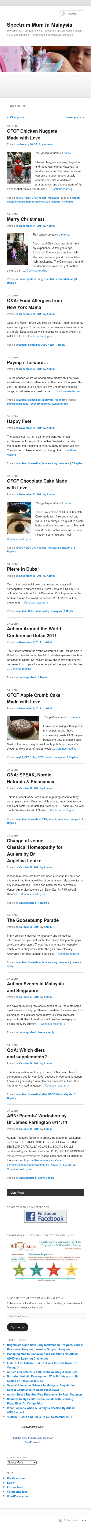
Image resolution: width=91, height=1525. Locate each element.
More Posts (17, 1192)
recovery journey (40, 403)
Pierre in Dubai (23, 569)
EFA (44, 819)
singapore (66, 547)
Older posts (15, 117)
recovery (60, 400)
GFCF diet (24, 198)
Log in (11, 1482)
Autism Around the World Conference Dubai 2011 (34, 631)
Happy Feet (19, 421)
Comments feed (17, 1491)
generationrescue (17, 403)
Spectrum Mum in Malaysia (39, 24)
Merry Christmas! (25, 219)
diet (44, 1094)
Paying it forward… (27, 362)
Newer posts (75, 117)
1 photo (66, 153)
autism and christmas (60, 279)
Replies (67, 201)
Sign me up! (18, 1327)
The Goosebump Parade (33, 920)
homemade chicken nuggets (43, 201)
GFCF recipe (39, 198)
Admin (48, 144)
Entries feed (15, 1487)
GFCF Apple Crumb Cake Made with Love (34, 698)
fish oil (52, 819)
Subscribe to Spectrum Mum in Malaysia (35, 1298)
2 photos (64, 234)
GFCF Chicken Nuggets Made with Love (32, 134)
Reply (60, 344)
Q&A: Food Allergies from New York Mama (34, 303)
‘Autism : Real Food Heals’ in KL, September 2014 (39, 1417)
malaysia (53, 198)
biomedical (34, 344)
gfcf (20, 757)
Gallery (13, 126)
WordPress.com (17, 1496)
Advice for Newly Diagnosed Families (29, 76)
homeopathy (49, 463)
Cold (30, 611)
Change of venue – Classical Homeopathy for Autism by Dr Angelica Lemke (34, 850)
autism (22, 344)
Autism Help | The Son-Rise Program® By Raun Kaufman (44, 1394)
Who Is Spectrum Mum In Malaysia (27, 84)
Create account (16, 1478)
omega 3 (75, 819)
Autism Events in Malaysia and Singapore (35, 986)
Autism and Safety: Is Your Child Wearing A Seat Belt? (42, 1372)
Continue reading (63, 189)
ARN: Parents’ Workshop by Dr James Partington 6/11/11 (37, 1118)
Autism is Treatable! (68, 76)
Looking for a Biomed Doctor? (25, 93)
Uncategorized (27, 279)
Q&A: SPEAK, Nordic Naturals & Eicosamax (30, 778)
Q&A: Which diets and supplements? (27, 1053)
